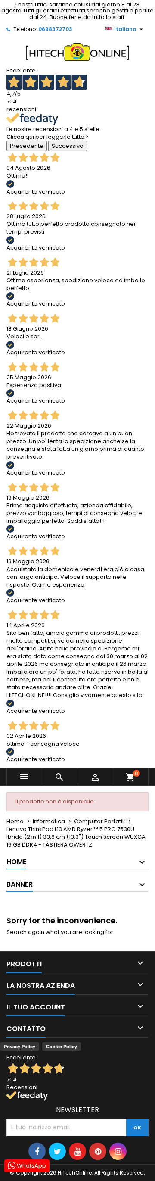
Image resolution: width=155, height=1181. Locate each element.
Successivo (68, 146)
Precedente (26, 146)
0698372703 (55, 29)
